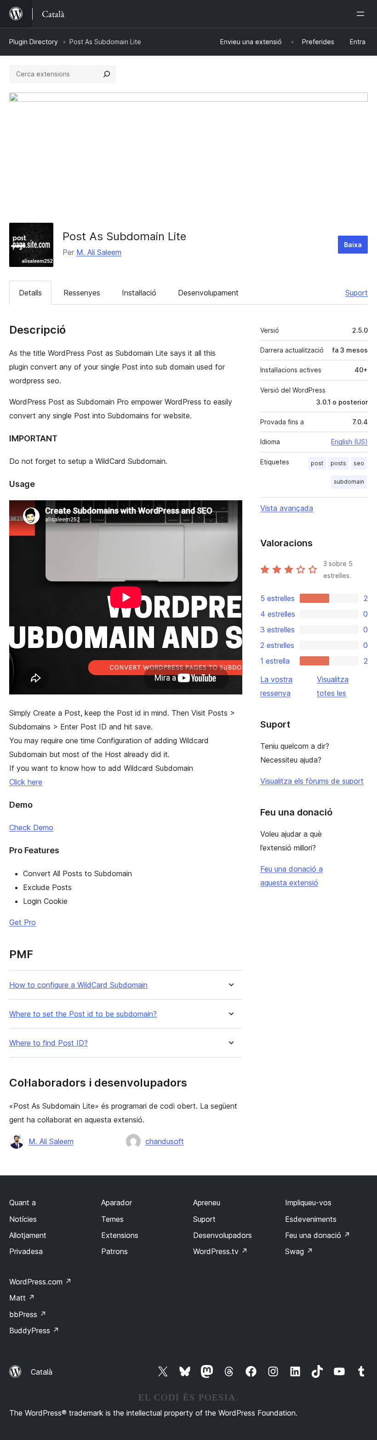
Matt (22, 1297)
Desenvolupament (208, 292)
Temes (112, 1219)
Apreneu (206, 1202)
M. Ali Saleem (98, 252)
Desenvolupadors (222, 1235)
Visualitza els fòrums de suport (312, 781)
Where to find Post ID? (48, 1043)
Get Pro (22, 922)
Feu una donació (317, 1235)
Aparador (116, 1202)
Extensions (119, 1235)
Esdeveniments (311, 1219)
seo (359, 463)
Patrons (114, 1251)
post (317, 463)
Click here (25, 782)
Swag (299, 1251)
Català (41, 1371)
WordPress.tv (220, 1251)
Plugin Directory (33, 42)
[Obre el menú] (362, 14)
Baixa (353, 245)
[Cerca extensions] (106, 74)
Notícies (23, 1219)
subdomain (349, 481)
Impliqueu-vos (308, 1202)
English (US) (349, 441)
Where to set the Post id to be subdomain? (83, 1014)
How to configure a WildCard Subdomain (78, 985)
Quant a (22, 1202)
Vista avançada (286, 508)
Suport (356, 292)
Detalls (30, 292)
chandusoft (164, 1141)
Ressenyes (81, 292)
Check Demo (31, 827)
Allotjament (27, 1235)
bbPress (27, 1314)
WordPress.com (40, 1281)
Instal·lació (139, 292)
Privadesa (26, 1251)
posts (338, 463)
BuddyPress (34, 1330)
